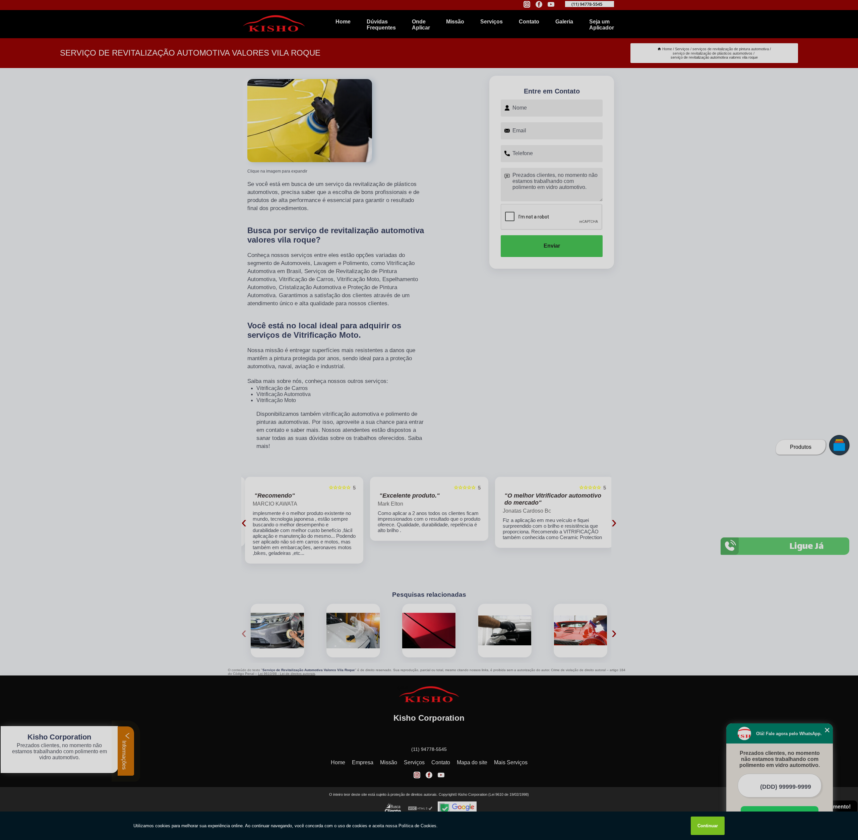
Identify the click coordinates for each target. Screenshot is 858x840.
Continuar (707, 825)
